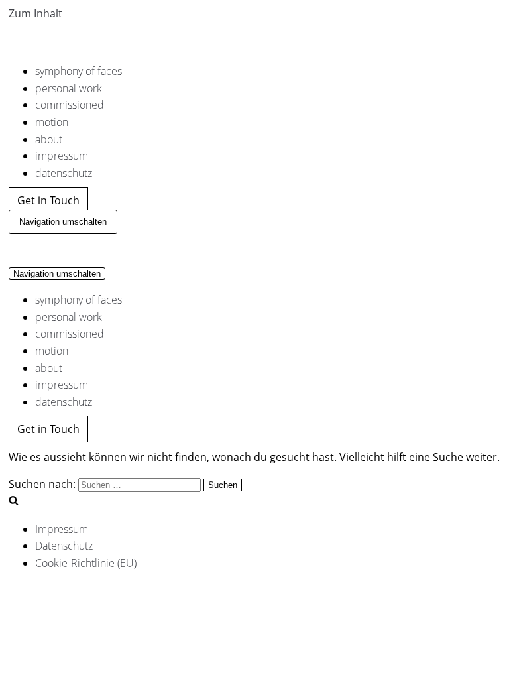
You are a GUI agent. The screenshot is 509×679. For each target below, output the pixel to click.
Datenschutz (64, 545)
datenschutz (63, 173)
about (48, 139)
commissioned (69, 104)
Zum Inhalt (35, 13)
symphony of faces (78, 71)
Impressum (61, 529)
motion (51, 122)
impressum (61, 156)
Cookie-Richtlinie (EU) (86, 563)
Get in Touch (48, 200)
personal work (68, 88)
